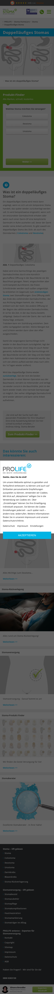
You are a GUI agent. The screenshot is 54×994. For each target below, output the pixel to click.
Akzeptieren (27, 535)
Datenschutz (9, 526)
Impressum (22, 526)
